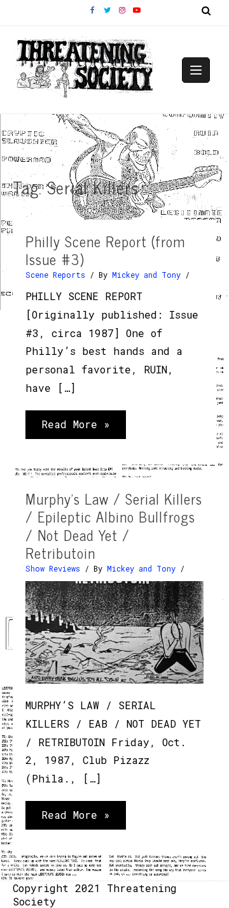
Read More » (75, 428)
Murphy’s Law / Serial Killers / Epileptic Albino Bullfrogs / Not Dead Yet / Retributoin (113, 526)
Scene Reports (55, 275)
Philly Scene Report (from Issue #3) (105, 250)
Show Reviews (52, 568)
